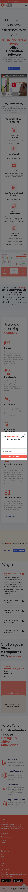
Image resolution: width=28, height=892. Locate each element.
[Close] (25, 434)
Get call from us (14, 456)
